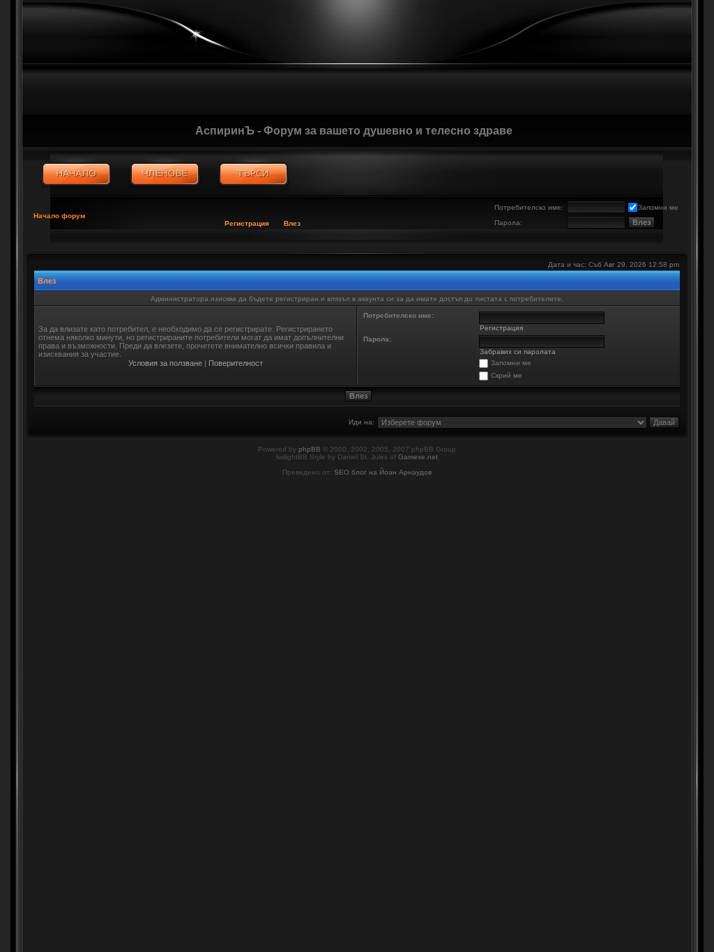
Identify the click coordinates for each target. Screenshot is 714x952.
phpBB (309, 449)
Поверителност (235, 363)
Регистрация (247, 223)
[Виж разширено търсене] (253, 174)
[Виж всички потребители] (165, 174)
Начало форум (59, 216)
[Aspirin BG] (76, 174)
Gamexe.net (418, 457)
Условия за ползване (165, 363)
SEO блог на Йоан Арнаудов (383, 472)
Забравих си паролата (518, 351)
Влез (292, 223)
